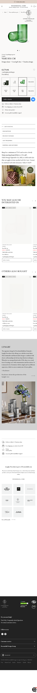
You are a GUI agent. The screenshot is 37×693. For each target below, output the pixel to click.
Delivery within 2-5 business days (20, 1)
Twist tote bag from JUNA (10, 155)
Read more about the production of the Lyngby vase (14, 376)
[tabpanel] (18, 171)
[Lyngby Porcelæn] (18, 500)
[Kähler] (18, 489)
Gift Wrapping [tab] (7, 140)
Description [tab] (7, 131)
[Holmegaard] (7, 500)
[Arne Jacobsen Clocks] (30, 500)
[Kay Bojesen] (7, 489)
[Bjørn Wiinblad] (7, 512)
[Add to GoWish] (33, 99)
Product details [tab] (8, 136)
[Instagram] (5, 634)
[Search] (32, 6)
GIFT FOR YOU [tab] (8, 126)
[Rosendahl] (30, 489)
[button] (17, 50)
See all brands (6, 520)
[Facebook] (2, 634)
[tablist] (18, 136)
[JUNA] (18, 512)
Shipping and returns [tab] (10, 145)
